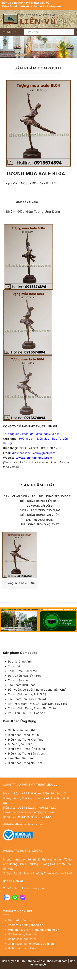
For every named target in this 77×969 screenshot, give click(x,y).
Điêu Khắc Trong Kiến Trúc (40, 500)
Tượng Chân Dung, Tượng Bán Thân (32, 708)
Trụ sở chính (11, 888)
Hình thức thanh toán (22, 948)
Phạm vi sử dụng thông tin (25, 925)
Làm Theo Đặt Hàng (40, 519)
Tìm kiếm (69, 32)
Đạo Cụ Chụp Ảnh (20, 661)
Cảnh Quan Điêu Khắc (19, 496)
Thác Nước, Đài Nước (22, 671)
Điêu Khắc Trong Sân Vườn (40, 514)
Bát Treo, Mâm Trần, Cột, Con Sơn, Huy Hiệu (37, 703)
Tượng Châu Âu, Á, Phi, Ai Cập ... (30, 694)
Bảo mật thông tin (20, 920)
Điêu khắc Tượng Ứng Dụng (39, 211)
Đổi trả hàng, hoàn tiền (23, 934)
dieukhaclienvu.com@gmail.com (33, 453)
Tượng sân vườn (19, 680)
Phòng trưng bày (33, 888)
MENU (11, 32)
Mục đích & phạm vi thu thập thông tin (33, 929)
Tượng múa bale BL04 (20, 583)
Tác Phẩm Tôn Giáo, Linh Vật (27, 699)
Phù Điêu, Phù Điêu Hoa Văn (26, 713)
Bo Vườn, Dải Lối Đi (40, 505)
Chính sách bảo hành (22, 938)
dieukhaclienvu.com (28, 824)
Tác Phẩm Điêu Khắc (22, 684)
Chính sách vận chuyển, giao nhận (31, 943)
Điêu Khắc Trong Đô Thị (56, 496)
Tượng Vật (15, 666)
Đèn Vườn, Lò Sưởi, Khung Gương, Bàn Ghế (37, 689)
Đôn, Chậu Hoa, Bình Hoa (24, 675)
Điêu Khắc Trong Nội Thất (40, 524)
